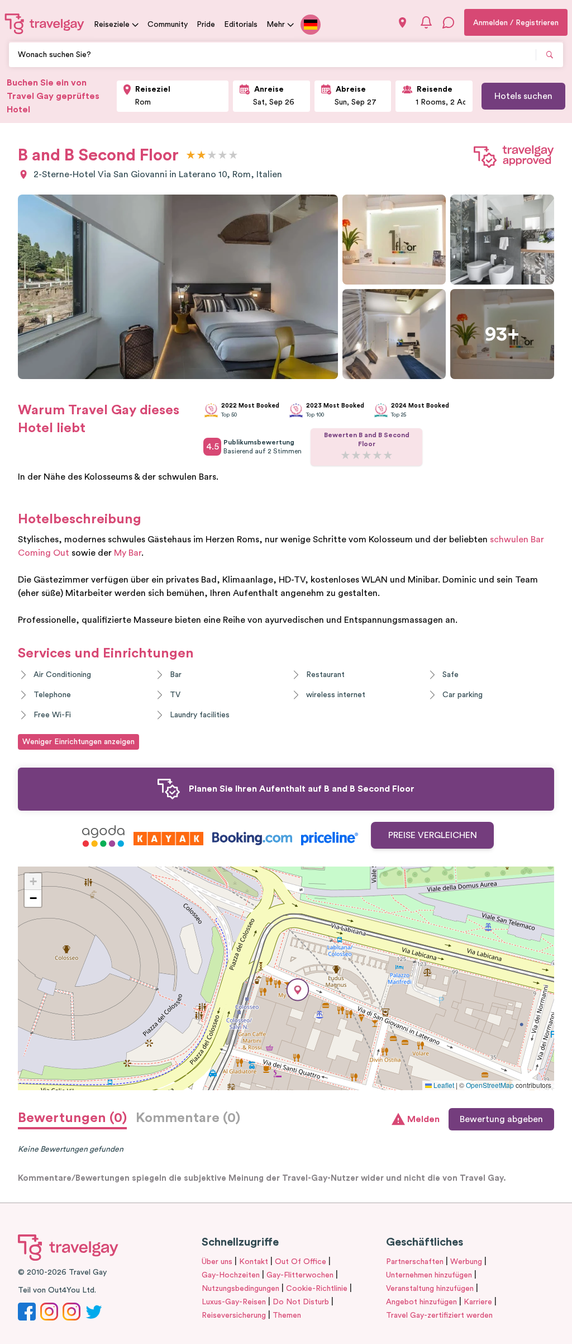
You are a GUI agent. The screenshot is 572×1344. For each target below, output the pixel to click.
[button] (297, 989)
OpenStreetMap (490, 1085)
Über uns (217, 1262)
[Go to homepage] (44, 23)
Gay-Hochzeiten (231, 1275)
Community (167, 25)
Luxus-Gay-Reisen (234, 1302)
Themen (287, 1315)
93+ (502, 334)
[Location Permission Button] (402, 22)
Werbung (466, 1262)
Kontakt (253, 1262)
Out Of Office (300, 1262)
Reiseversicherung (234, 1315)
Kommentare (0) (188, 1118)
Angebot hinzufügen (421, 1302)
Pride (206, 25)
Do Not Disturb (301, 1302)
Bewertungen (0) (72, 1118)
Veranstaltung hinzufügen (430, 1289)
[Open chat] (448, 22)
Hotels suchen (523, 96)
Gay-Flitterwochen (299, 1275)
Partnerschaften (415, 1262)
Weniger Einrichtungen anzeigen (78, 742)
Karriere (478, 1302)
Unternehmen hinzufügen (429, 1275)
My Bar (127, 552)
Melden (423, 1119)
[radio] (190, 155)
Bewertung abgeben (501, 1119)
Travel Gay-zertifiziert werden (439, 1315)
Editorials (241, 25)
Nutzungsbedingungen (240, 1289)
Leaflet (443, 1085)
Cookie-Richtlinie (316, 1289)
